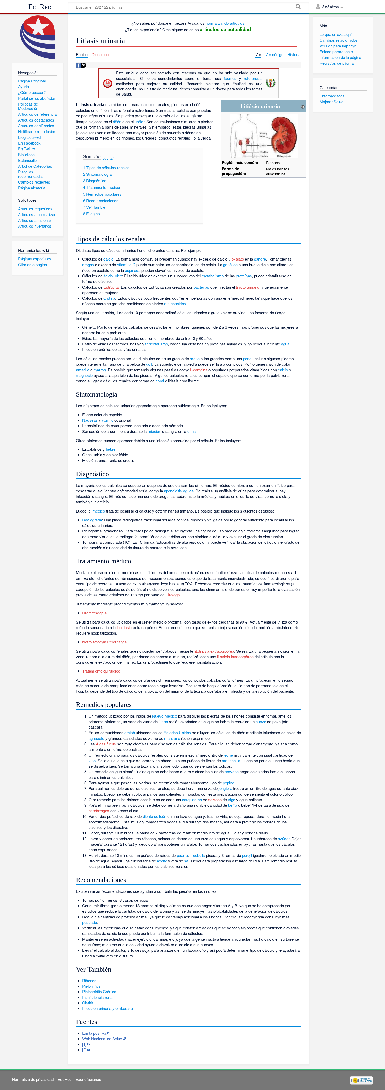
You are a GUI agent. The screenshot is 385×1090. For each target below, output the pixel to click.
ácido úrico (112, 275)
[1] (84, 1044)
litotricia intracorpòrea (235, 656)
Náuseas (90, 420)
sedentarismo (156, 343)
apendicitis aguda (179, 490)
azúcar (283, 838)
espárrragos (99, 810)
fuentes (230, 78)
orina (191, 431)
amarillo (82, 369)
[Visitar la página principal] (38, 37)
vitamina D (126, 264)
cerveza (232, 771)
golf (149, 364)
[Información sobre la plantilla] (303, 106)
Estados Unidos (177, 732)
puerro (182, 855)
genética (230, 264)
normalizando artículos (225, 23)
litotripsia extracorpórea (214, 651)
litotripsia (124, 627)
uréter (139, 121)
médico (98, 511)
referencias (253, 78)
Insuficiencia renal (97, 997)
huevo (261, 721)
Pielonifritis (91, 986)
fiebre (111, 449)
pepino (228, 782)
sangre (260, 259)
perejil (247, 855)
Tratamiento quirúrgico (101, 671)
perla (247, 358)
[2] (84, 1049)
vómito (107, 420)
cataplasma (192, 799)
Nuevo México (164, 716)
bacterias (201, 287)
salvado (215, 799)
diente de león (154, 816)
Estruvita (111, 287)
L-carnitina (198, 369)
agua (285, 343)
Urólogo (173, 594)
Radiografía (92, 519)
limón (163, 721)
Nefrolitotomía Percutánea (104, 642)
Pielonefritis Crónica (99, 991)
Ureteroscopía (94, 612)
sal (186, 860)
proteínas (244, 275)
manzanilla (231, 760)
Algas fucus (106, 743)
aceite (162, 860)
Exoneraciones (88, 1079)
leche (228, 755)
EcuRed (39, 7)
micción (154, 431)
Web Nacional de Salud (102, 1038)
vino (92, 760)
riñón (117, 121)
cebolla (199, 855)
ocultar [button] (108, 158)
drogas (88, 264)
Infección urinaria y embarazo (107, 1008)
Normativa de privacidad (33, 1079)
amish (129, 732)
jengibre (225, 788)
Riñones (89, 980)
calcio (108, 259)
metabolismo (213, 275)
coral (160, 380)
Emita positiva (94, 1033)
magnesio (84, 375)
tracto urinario (247, 287)
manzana (172, 738)
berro (232, 805)
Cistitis (88, 1002)
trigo (231, 799)
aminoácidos (175, 303)
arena (195, 358)
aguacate (96, 738)
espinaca (132, 270)
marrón (100, 369)
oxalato (238, 259)
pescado (89, 922)
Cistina (109, 298)
